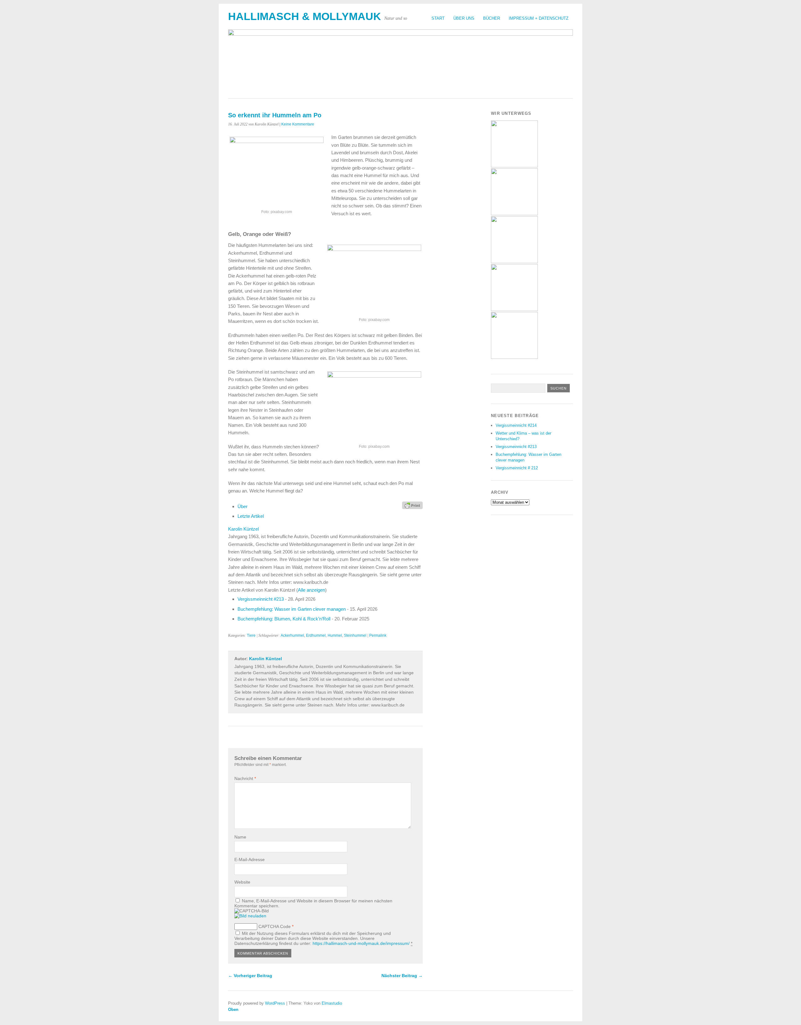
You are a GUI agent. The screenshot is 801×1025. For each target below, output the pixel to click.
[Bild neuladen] (250, 915)
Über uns (463, 18)
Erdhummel (316, 635)
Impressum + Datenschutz (539, 18)
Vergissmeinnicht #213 (260, 599)
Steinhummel (355, 635)
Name (240, 836)
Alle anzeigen (311, 590)
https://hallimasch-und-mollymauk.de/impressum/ (361, 943)
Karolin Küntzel (243, 529)
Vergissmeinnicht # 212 (517, 468)
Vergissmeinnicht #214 (516, 425)
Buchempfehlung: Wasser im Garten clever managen (291, 609)
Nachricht (245, 778)
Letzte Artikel (250, 516)
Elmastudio (332, 1003)
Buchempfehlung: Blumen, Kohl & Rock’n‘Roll (283, 618)
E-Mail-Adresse (249, 859)
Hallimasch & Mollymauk (304, 16)
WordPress (275, 1003)
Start (438, 18)
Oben (233, 1009)
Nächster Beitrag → (402, 975)
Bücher (491, 18)
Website (242, 882)
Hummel (335, 635)
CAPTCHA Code (274, 926)
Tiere (251, 635)
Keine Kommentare (297, 124)
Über (242, 506)
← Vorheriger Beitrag (250, 975)
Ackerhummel (292, 635)
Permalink (377, 635)
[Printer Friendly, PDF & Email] (412, 504)
